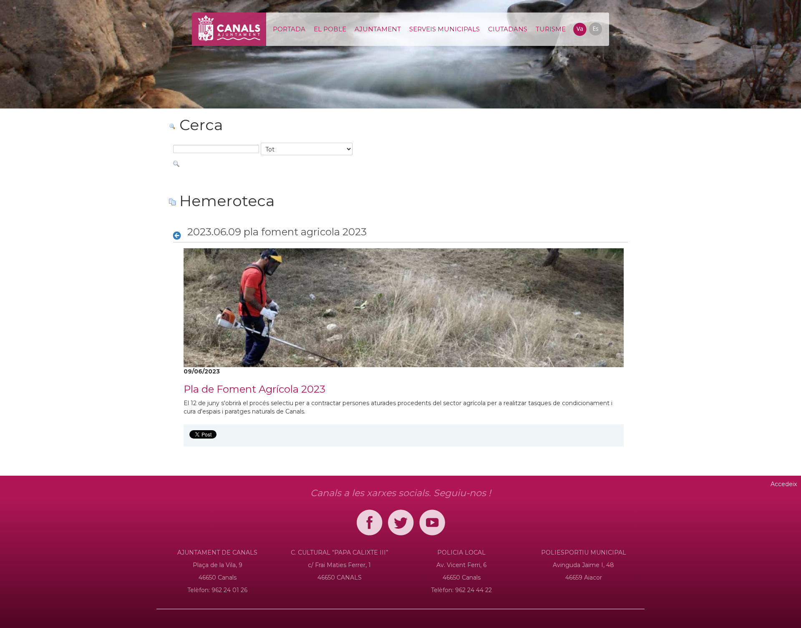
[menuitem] (289, 29)
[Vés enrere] (179, 235)
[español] (595, 28)
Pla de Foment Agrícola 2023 (254, 389)
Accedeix (784, 484)
